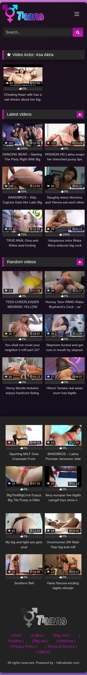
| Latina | (37, 635)
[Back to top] (73, 661)
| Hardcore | (65, 641)
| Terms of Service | (61, 646)
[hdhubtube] (35, 14)
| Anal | (16, 635)
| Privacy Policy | (23, 646)
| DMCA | (43, 652)
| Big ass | (40, 641)
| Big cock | (62, 635)
